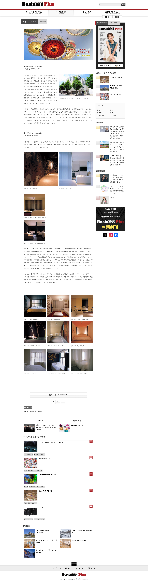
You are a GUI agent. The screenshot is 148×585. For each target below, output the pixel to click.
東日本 (107, 17)
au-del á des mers (77, 425)
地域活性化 (31, 470)
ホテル (40, 411)
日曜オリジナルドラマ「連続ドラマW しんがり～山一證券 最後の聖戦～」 (46, 427)
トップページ (57, 568)
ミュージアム (41, 487)
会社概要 (68, 568)
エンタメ (42, 454)
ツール (42, 519)
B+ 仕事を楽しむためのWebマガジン (38, 4)
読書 (29, 503)
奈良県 (26, 487)
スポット (101, 115)
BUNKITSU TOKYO (45, 491)
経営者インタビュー (112, 13)
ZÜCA (41, 507)
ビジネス (34, 503)
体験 (100, 113)
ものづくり (39, 470)
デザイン (33, 411)
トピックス (87, 13)
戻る (72, 565)
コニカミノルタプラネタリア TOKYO (51, 442)
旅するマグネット (44, 459)
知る (100, 110)
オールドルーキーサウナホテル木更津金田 (46, 551)
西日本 (117, 17)
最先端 (36, 454)
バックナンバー (104, 65)
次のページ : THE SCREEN (58, 395)
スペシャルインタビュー (35, 13)
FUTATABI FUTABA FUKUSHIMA (42, 532)
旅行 (25, 470)
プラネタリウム (28, 454)
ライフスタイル (61, 13)
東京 (25, 503)
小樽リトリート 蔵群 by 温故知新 (82, 532)
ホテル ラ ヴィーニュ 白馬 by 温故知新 (46, 541)
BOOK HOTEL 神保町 (79, 540)
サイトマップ (78, 568)
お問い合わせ (91, 568)
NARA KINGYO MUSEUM (47, 475)
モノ (113, 113)
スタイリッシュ (28, 519)
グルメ (114, 115)
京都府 (26, 411)
